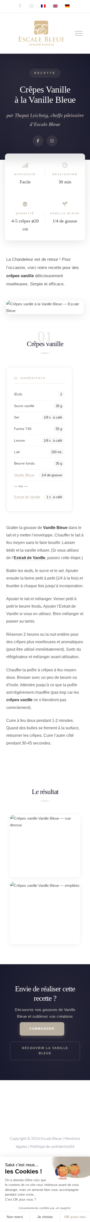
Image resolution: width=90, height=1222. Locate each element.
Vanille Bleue (24, 475)
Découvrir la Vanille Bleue (45, 1050)
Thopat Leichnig (31, 115)
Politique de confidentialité (52, 1146)
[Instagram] (52, 141)
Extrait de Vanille (27, 497)
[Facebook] (38, 141)
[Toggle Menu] (79, 33)
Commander (42, 1028)
